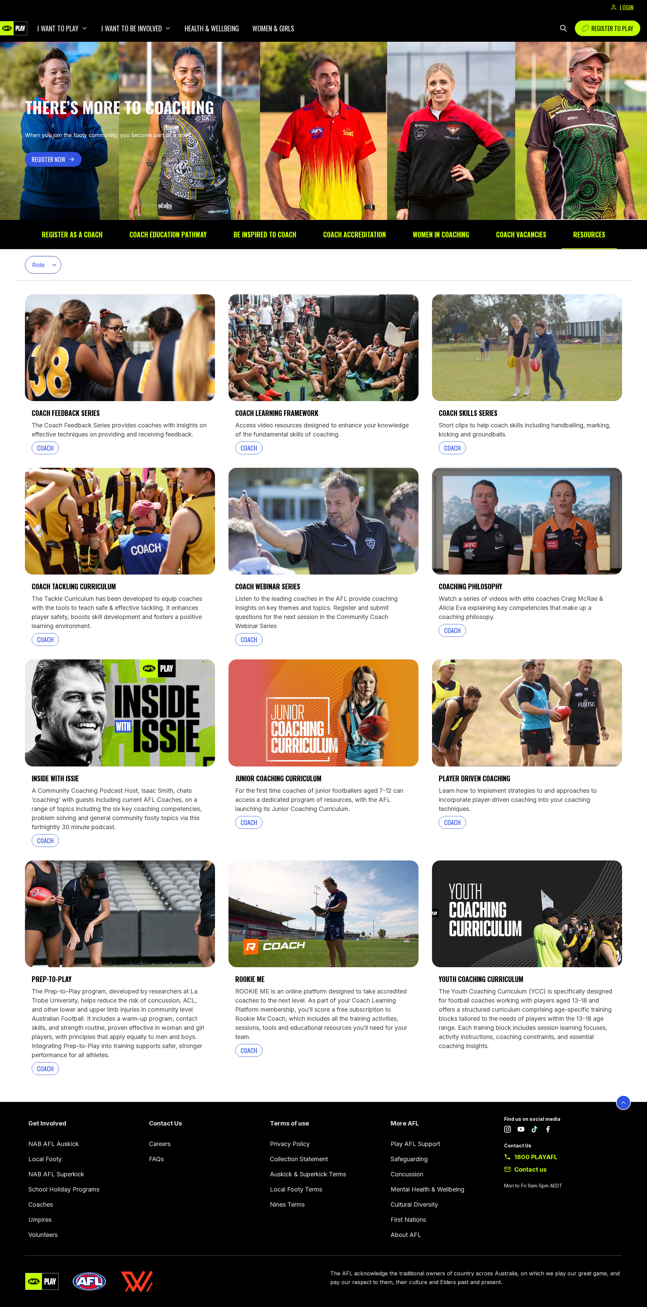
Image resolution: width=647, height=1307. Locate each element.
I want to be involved (131, 28)
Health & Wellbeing (212, 28)
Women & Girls (273, 28)
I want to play (58, 28)
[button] (43, 264)
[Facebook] (548, 1130)
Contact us (530, 1169)
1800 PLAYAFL (535, 1157)
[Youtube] (521, 1130)
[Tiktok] (534, 1130)
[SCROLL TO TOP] (623, 1102)
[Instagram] (507, 1130)
